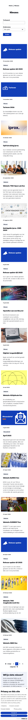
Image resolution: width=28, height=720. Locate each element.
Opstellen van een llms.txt (13, 311)
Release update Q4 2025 (13, 69)
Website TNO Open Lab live (14, 186)
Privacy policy (18, 709)
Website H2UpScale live (12, 395)
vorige (9, 664)
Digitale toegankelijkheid (12, 353)
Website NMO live (10, 643)
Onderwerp (7, 27)
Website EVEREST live (12, 522)
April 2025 (7, 436)
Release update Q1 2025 (12, 562)
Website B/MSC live (11, 478)
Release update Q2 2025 (13, 272)
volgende (14, 667)
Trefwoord (6, 20)
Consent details (5, 709)
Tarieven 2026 (8, 107)
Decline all (14, 715)
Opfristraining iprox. (11, 146)
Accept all (14, 712)
